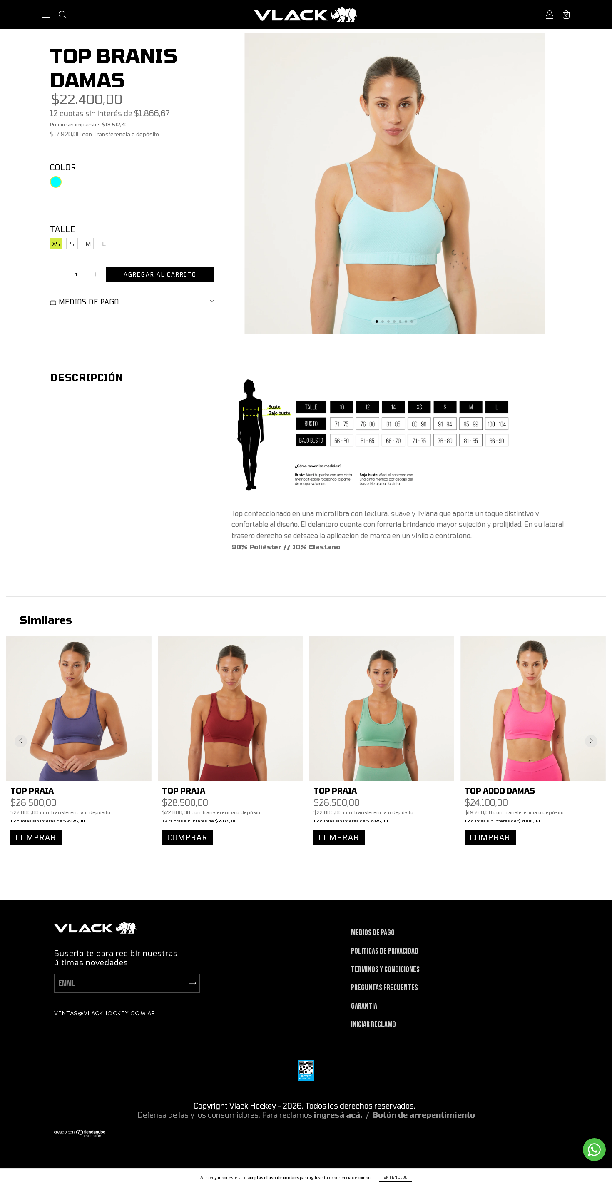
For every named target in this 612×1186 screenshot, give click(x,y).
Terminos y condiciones (385, 969)
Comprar (36, 837)
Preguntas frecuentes (384, 988)
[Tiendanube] (80, 1134)
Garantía (364, 1006)
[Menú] (46, 15)
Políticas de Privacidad (384, 951)
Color (63, 167)
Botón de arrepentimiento (424, 1114)
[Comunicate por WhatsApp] (594, 1149)
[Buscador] (62, 15)
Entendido (395, 1177)
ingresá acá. (338, 1114)
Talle (63, 229)
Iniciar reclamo (373, 1024)
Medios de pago (373, 933)
